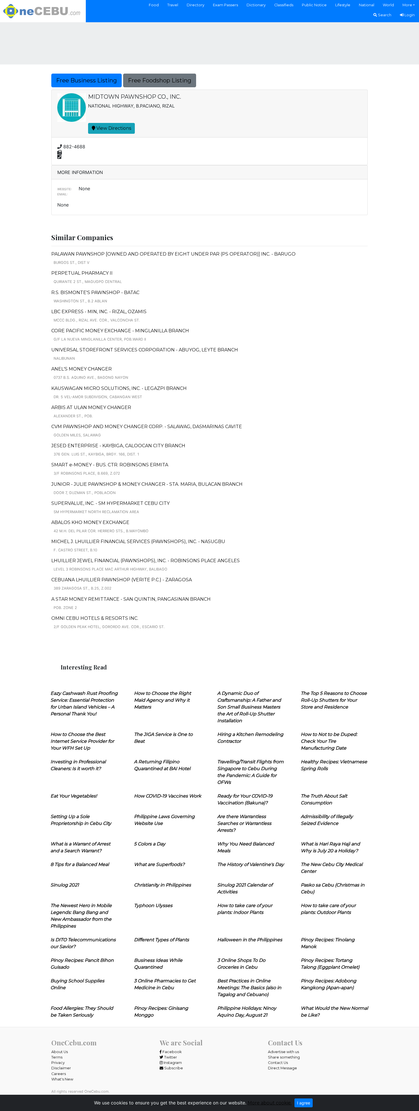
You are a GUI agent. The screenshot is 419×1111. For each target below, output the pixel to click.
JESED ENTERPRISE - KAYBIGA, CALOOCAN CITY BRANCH (118, 445)
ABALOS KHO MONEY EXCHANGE (90, 522)
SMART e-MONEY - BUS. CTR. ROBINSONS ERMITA (109, 465)
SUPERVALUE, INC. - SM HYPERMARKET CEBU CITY (110, 503)
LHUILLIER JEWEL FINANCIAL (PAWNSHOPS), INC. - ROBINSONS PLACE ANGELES (145, 560)
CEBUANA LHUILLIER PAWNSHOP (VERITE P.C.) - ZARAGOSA (121, 579)
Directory (195, 5)
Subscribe (173, 1068)
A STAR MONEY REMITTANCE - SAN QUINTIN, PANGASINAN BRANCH (131, 599)
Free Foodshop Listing (159, 80)
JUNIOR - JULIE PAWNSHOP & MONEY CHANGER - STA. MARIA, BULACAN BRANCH (147, 484)
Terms (56, 1057)
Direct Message (282, 1068)
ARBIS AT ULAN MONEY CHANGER (91, 407)
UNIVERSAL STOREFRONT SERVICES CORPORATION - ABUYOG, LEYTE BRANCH (144, 350)
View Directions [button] (113, 128)
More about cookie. (270, 1103)
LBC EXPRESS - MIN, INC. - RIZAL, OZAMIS (99, 311)
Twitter (170, 1057)
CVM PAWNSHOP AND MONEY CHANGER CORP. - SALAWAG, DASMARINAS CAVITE (146, 426)
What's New (62, 1079)
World (388, 5)
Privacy (58, 1063)
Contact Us (278, 1063)
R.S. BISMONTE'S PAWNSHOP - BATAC (95, 292)
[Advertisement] (209, 42)
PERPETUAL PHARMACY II (82, 273)
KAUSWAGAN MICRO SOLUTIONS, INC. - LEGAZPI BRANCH (119, 388)
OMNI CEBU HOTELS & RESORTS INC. (94, 618)
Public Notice (314, 5)
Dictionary (256, 5)
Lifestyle (342, 5)
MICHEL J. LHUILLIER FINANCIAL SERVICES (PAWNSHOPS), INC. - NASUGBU (138, 541)
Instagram (172, 1063)
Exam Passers (225, 5)
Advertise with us (283, 1052)
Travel (172, 5)
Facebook (172, 1052)
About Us (59, 1052)
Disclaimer (61, 1068)
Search (384, 15)
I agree (303, 1102)
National (366, 5)
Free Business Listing (86, 80)
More (407, 5)
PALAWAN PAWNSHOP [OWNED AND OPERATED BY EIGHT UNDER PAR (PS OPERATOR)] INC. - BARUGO (173, 254)
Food (154, 5)
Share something (284, 1057)
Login (409, 15)
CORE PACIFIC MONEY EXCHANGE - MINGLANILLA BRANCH (120, 330)
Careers (58, 1074)
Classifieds (283, 5)
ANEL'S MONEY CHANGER (81, 369)
